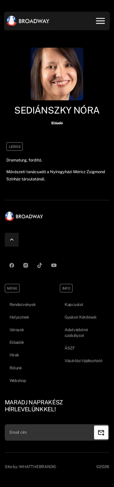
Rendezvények (23, 304)
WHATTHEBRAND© (37, 466)
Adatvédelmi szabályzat (76, 332)
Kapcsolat (74, 304)
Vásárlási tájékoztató (83, 360)
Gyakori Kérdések (81, 317)
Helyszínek (19, 317)
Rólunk (16, 368)
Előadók (17, 342)
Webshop (18, 380)
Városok (17, 329)
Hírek (14, 355)
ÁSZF (70, 348)
